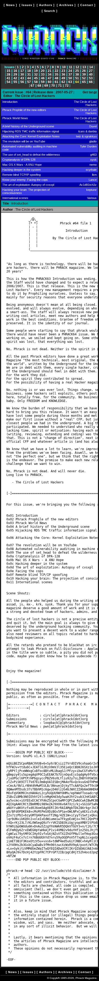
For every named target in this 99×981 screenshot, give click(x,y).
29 (15, 74)
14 (91, 67)
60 (49, 82)
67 (32, 85)
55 (15, 82)
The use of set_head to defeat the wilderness (31, 154)
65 (84, 82)
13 (84, 67)
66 (91, 82)
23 (63, 71)
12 (77, 67)
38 (77, 74)
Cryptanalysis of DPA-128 (18, 159)
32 (36, 74)
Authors (45, 5)
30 (22, 74)
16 (15, 71)
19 (36, 71)
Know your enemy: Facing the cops (25, 179)
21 (49, 71)
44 (29, 78)
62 (63, 82)
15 (8, 71)
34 (49, 74)
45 (36, 78)
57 (29, 82)
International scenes (15, 198)
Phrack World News (15, 118)
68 (39, 85)
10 (64, 67)
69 (46, 85)
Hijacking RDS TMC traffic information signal (30, 131)
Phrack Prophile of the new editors (24, 110)
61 (56, 82)
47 (49, 78)
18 (29, 71)
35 (56, 74)
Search (49, 10)
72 (67, 85)
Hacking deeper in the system (21, 169)
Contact (86, 5)
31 (29, 74)
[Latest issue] (49, 61)
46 (43, 78)
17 (22, 71)
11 (70, 67)
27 (91, 71)
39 (84, 74)
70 (53, 85)
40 (91, 74)
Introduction (9, 101)
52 (84, 78)
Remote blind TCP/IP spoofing (21, 174)
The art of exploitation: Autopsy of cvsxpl (28, 184)
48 (56, 78)
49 (63, 78)
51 (77, 78)
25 (77, 71)
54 (8, 82)
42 (15, 78)
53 (91, 78)
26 (84, 71)
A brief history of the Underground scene (28, 126)
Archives (66, 5)
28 (8, 74)
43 (22, 78)
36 (63, 74)
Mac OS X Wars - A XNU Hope (22, 164)
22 (56, 71)
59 (43, 82)
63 (70, 82)
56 (22, 82)
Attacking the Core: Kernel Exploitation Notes (31, 136)
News (10, 5)
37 (70, 74)
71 (60, 85)
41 (8, 78)
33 (43, 74)
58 (36, 82)
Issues (27, 5)
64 (77, 82)
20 (43, 71)
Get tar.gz (90, 92)
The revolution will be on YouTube (23, 141)
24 (70, 71)
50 (70, 78)
